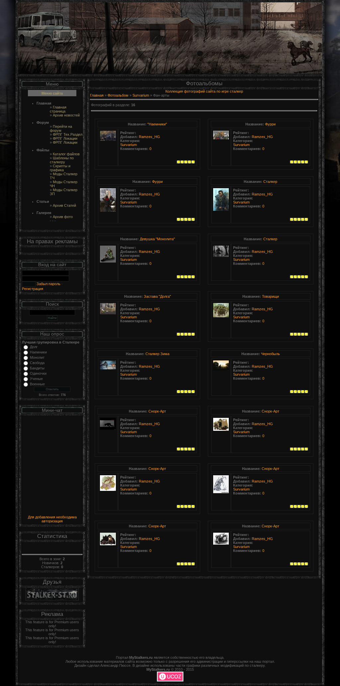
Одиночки (38, 373)
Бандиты (37, 368)
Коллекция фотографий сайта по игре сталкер (204, 91)
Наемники (38, 352)
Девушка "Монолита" (157, 239)
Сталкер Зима (157, 354)
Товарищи (270, 296)
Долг (34, 347)
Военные (37, 384)
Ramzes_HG (149, 137)
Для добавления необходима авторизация (52, 519)
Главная (97, 95)
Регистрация (32, 289)
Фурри (270, 124)
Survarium (140, 95)
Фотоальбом (118, 95)
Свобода (37, 363)
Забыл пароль (48, 284)
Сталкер (270, 182)
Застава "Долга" (157, 296)
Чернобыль (270, 354)
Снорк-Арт (157, 411)
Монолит (37, 357)
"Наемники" (157, 124)
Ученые (36, 379)
